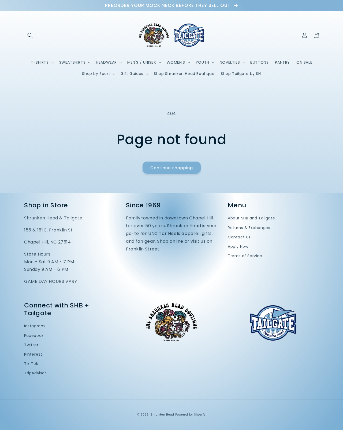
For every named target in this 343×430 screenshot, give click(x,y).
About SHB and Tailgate (251, 218)
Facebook (34, 335)
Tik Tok (31, 363)
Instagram (34, 326)
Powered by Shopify (190, 415)
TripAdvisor (35, 373)
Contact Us (239, 237)
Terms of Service (245, 255)
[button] (30, 35)
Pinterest (33, 354)
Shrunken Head (162, 415)
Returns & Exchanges (249, 227)
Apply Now (238, 246)
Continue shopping (171, 167)
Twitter (31, 345)
